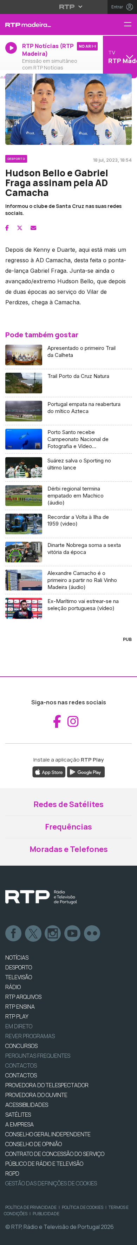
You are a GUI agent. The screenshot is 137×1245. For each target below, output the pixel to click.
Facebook (13, 933)
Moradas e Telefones (69, 849)
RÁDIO (13, 987)
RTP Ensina (20, 1006)
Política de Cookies (82, 1207)
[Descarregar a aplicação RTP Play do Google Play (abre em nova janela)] (86, 771)
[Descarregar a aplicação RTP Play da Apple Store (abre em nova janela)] (49, 771)
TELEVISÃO (18, 977)
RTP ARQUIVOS (23, 997)
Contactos (21, 1065)
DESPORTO (18, 967)
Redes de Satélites (68, 804)
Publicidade (46, 1214)
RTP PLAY (16, 1016)
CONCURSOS (21, 1046)
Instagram (53, 933)
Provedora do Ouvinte (36, 1095)
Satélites (18, 1114)
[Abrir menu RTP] (68, 6)
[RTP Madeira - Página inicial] (45, 24)
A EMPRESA (19, 1124)
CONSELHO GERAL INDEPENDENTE (48, 1134)
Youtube (72, 933)
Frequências (68, 826)
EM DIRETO (18, 1026)
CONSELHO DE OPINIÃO (33, 1144)
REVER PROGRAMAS (30, 1036)
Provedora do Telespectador (47, 1085)
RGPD (12, 1173)
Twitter (33, 933)
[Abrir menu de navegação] (130, 25)
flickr (92, 933)
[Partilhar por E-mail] (33, 228)
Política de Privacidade (31, 1207)
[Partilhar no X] (19, 228)
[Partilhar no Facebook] (7, 228)
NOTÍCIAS (16, 957)
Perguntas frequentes (37, 1056)
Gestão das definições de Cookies (51, 1183)
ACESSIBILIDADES (26, 1105)
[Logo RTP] (41, 897)
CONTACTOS (21, 1075)
